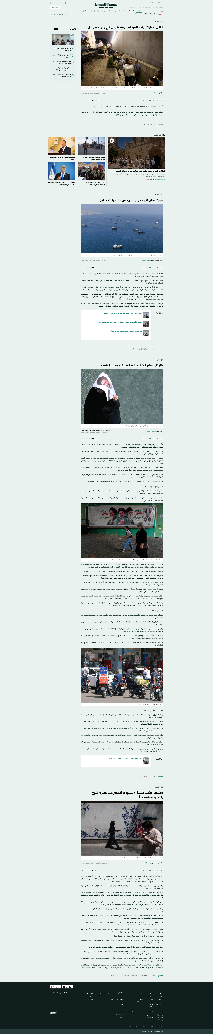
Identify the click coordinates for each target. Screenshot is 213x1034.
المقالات (141, 997)
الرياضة (90, 11)
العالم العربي (161, 997)
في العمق (85, 11)
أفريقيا (151, 1004)
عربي (162, 2)
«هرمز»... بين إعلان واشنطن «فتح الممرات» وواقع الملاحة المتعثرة (123, 313)
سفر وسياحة (90, 999)
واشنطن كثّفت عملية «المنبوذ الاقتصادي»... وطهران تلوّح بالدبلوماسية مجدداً (120, 322)
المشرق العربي (158, 1004)
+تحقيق (151, 1020)
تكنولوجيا (104, 11)
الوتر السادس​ (120, 999)
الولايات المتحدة (150, 997)
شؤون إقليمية (159, 22)
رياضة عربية (160, 1017)
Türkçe (153, 2)
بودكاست (74, 11)
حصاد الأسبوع (150, 1015)
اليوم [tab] (56, 28)
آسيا (152, 1002)
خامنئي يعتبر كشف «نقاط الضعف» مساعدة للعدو (132, 366)
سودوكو (121, 1017)
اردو (150, 2)
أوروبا (152, 999)
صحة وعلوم (110, 11)
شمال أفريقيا (158, 1002)
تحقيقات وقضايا (150, 1017)
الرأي (129, 11)
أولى (154, 349)
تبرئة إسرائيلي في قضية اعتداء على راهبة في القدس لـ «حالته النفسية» (140, 171)
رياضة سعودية (160, 1015)
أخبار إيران (152, 776)
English (158, 2)
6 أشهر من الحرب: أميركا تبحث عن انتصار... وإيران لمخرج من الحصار (61, 69)
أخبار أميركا (125, 976)
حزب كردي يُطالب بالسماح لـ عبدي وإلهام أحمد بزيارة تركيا (62, 62)
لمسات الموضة (90, 1002)
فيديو (80, 11)
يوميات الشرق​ (97, 11)
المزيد (65, 11)
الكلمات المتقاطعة (119, 1015)
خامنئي (145, 776)
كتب (122, 997)
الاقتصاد (123, 11)
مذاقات (91, 997)
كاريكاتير (141, 999)
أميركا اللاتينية (150, 1007)
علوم (112, 999)
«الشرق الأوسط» (153, 93)
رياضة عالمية (160, 1020)
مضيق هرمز (143, 976)
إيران (140, 349)
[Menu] (162, 11)
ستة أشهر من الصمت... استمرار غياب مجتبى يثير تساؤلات (61, 49)
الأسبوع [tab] (52, 28)
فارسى (146, 2)
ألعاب (69, 11)
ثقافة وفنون (117, 11)
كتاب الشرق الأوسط (139, 1002)
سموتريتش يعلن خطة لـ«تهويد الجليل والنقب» (143, 15)
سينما (122, 1002)
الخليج (160, 999)
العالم (133, 11)
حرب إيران (147, 349)
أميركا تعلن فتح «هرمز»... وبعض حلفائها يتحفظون (131, 200)
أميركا (134, 349)
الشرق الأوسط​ (139, 11)
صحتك (111, 997)
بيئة (112, 1002)
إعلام (122, 1004)
